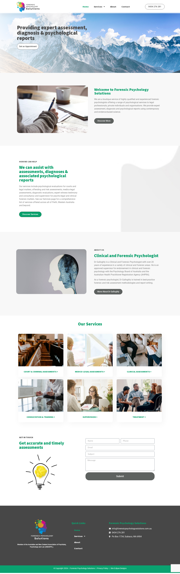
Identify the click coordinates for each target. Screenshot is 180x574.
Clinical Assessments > (139, 371)
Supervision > (90, 417)
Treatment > (139, 417)
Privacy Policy (102, 568)
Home (86, 6)
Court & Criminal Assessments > (41, 371)
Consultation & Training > (41, 417)
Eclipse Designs (120, 568)
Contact (125, 6)
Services (98, 6)
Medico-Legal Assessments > (90, 371)
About (113, 6)
